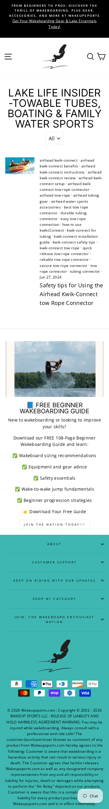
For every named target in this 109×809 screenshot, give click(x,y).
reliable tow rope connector (64, 259)
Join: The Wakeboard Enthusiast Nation (54, 619)
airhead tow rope (55, 195)
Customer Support (54, 562)
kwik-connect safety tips (74, 242)
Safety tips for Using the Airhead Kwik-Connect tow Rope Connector (71, 294)
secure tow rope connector (64, 265)
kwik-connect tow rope (59, 247)
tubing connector (85, 271)
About (54, 544)
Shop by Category (54, 599)
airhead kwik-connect (59, 160)
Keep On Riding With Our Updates (54, 580)
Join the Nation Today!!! (54, 524)
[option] (54, 16)
